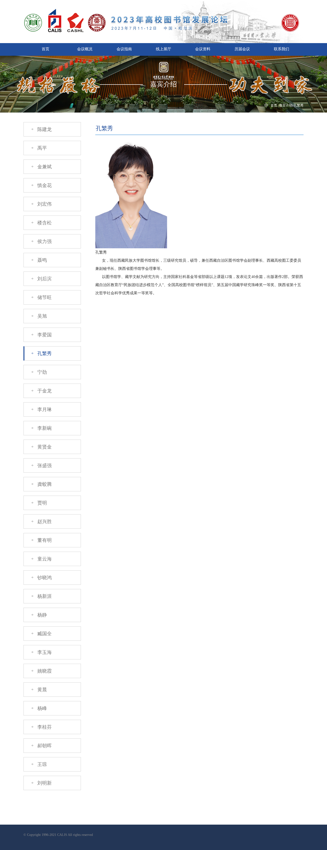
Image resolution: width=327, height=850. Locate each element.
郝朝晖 (44, 745)
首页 (45, 49)
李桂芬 (44, 727)
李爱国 (44, 334)
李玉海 (44, 652)
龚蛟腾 (44, 484)
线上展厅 (163, 49)
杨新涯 (44, 596)
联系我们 (281, 49)
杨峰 (41, 708)
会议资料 (202, 49)
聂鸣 (41, 260)
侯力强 (44, 241)
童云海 (44, 558)
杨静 (41, 615)
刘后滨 (44, 278)
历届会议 (242, 49)
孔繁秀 (44, 353)
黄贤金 (44, 446)
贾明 (41, 502)
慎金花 (44, 185)
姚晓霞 (44, 671)
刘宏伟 (44, 204)
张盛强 (44, 465)
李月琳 (44, 409)
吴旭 (41, 316)
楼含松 (44, 222)
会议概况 (84, 49)
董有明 (44, 540)
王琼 (41, 764)
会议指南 (124, 49)
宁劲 (41, 372)
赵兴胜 (44, 521)
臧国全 (44, 633)
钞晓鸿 (44, 577)
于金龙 (44, 390)
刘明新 (44, 783)
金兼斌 (44, 166)
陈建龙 (44, 129)
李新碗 (44, 428)
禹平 (41, 148)
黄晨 (41, 689)
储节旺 (44, 297)
